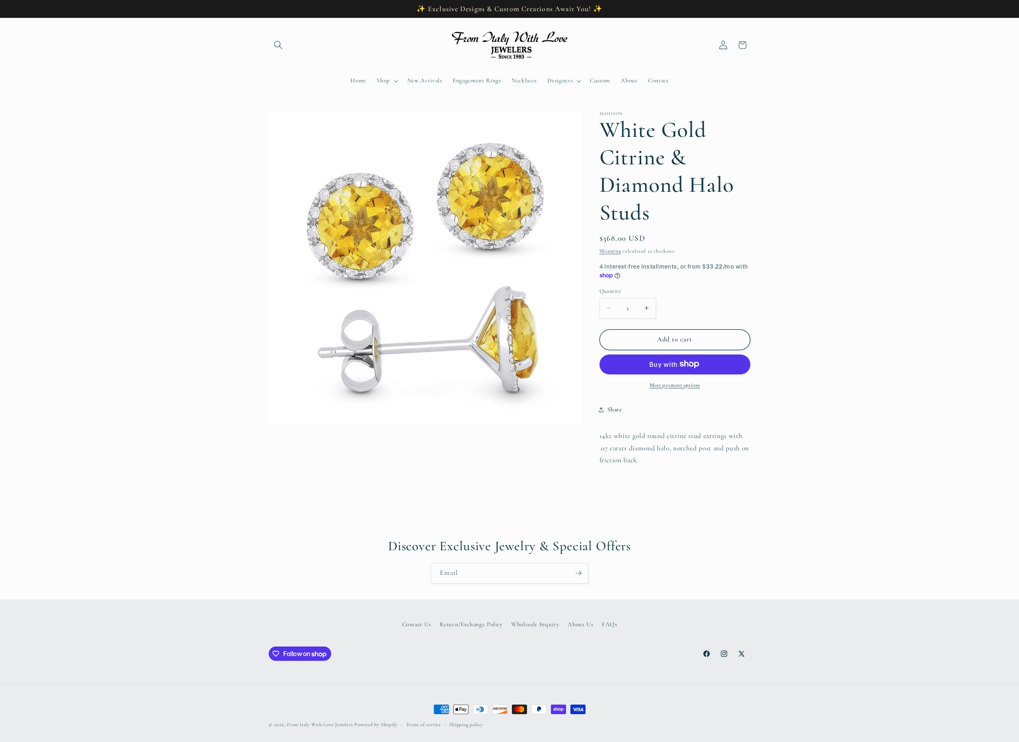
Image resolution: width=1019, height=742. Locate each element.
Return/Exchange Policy (471, 624)
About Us (580, 624)
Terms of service (423, 724)
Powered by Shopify (375, 724)
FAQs (609, 624)
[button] (278, 45)
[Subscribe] (578, 573)
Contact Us (416, 624)
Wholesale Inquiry (535, 624)
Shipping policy (466, 724)
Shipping (610, 250)
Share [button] (614, 409)
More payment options (675, 385)
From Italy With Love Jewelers (320, 724)
